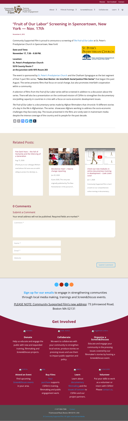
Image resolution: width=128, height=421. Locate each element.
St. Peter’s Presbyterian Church (52, 75)
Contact (121, 2)
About (52, 10)
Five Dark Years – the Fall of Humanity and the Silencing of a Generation (28, 153)
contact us (107, 389)
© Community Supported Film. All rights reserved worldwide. (64, 416)
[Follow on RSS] (72, 285)
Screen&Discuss (86, 10)
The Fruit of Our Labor (83, 40)
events (23, 382)
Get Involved (111, 2)
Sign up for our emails (39, 292)
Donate (102, 2)
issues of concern (76, 389)
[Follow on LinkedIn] (66, 285)
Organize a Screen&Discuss (100, 338)
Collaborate (103, 10)
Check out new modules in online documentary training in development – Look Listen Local (99, 172)
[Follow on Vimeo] (56, 285)
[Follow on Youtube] (62, 285)
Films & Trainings (67, 10)
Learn (114, 10)
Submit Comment (106, 265)
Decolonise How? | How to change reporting (62, 170)
